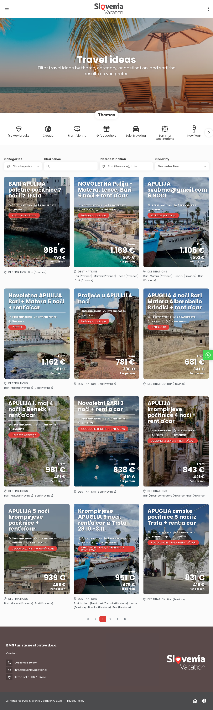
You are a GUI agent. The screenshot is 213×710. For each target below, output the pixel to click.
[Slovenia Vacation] (185, 662)
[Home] (194, 701)
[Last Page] (125, 619)
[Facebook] (204, 701)
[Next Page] (117, 619)
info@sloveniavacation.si (31, 670)
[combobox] (126, 166)
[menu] (208, 9)
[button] (209, 133)
